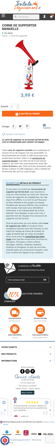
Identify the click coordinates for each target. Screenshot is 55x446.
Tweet (20, 126)
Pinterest (27, 126)
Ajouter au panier (29, 114)
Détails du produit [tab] (30, 183)
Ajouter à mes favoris (13, 134)
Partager (13, 126)
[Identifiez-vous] (44, 16)
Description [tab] (12, 183)
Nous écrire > (27, 392)
